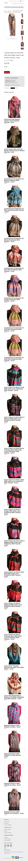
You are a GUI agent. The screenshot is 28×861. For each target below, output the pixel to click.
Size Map (6, 837)
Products (9, 10)
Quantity (5, 66)
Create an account (16, 1)
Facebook (8, 846)
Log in (10, 1)
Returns (5, 831)
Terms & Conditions (7, 824)
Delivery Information (8, 832)
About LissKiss (7, 821)
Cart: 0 (23, 1)
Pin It (16, 88)
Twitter (5, 846)
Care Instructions (7, 840)
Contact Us (6, 823)
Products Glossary (7, 838)
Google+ (11, 846)
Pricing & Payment (7, 829)
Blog (5, 848)
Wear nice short (7, 850)
